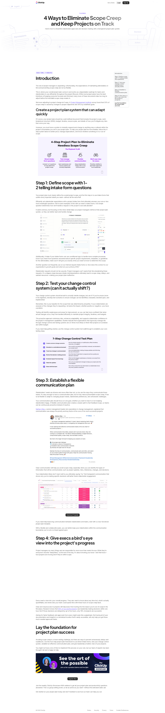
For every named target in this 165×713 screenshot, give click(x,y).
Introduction (118, 73)
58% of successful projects (67, 609)
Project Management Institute (81, 102)
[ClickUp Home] (40, 2)
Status (89, 710)
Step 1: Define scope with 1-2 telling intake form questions (121, 78)
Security (96, 710)
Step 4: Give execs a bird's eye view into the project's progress (121, 98)
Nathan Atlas (40, 409)
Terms (111, 710)
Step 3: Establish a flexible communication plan (121, 91)
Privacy (104, 710)
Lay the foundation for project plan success (120, 104)
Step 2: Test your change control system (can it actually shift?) (120, 84)
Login (119, 2)
